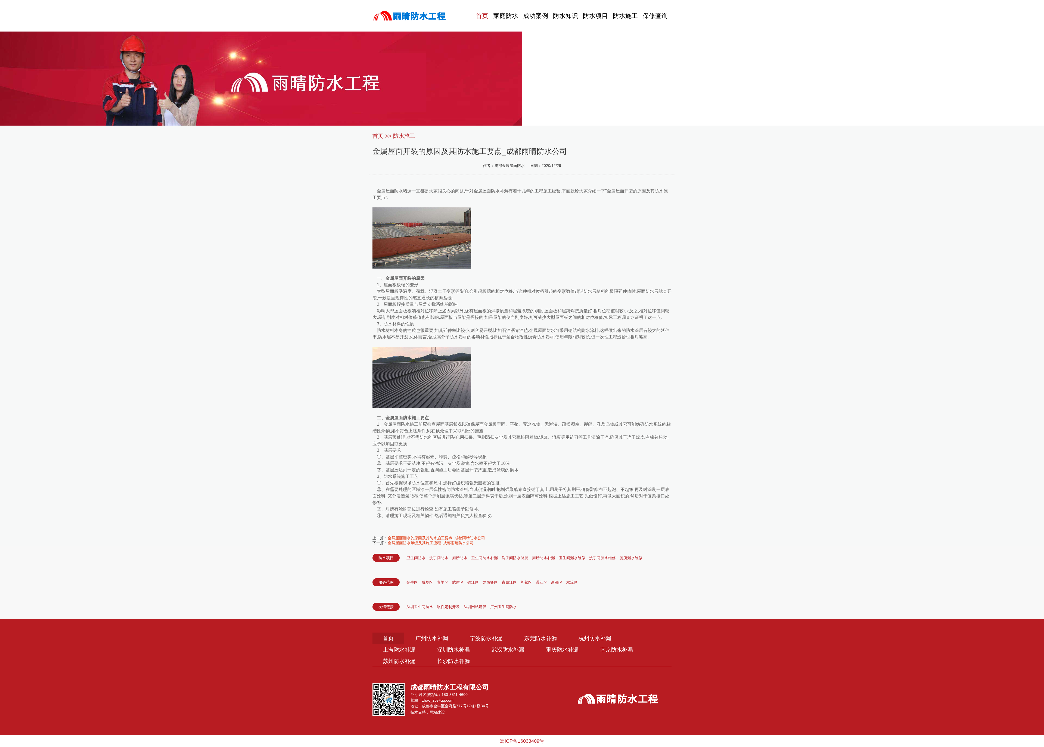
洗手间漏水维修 (602, 558)
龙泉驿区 (490, 582)
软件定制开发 (448, 607)
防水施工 (625, 15)
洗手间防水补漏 (515, 558)
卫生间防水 (415, 558)
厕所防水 (459, 558)
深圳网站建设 (475, 607)
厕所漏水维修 (631, 558)
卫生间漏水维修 (572, 558)
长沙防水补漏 (453, 661)
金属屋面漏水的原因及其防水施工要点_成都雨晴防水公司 (436, 538)
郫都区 (526, 582)
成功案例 (535, 15)
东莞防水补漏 (540, 638)
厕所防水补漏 (543, 558)
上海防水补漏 (399, 650)
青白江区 (509, 582)
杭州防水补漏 (595, 638)
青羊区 (442, 582)
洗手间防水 (438, 558)
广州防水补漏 (431, 638)
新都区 (557, 582)
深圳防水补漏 (453, 650)
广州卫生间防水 (503, 607)
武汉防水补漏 (508, 650)
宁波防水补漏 (486, 638)
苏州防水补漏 (399, 661)
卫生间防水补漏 (484, 558)
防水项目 (595, 15)
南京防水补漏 (616, 650)
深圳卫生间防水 (419, 607)
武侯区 (458, 582)
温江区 (541, 582)
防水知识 (565, 15)
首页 (482, 15)
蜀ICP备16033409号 (522, 741)
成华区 (427, 582)
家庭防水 (505, 15)
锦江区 (473, 582)
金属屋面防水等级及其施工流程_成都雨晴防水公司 (431, 543)
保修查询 (655, 15)
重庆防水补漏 (562, 650)
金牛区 (412, 582)
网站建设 (437, 712)
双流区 (572, 582)
